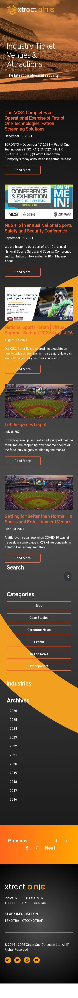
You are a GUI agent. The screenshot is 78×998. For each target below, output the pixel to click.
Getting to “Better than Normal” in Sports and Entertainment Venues (38, 519)
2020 (13, 764)
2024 (13, 728)
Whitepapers (39, 666)
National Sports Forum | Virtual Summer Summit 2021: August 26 (38, 330)
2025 (13, 720)
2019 (13, 773)
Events (39, 642)
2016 (13, 799)
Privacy (11, 898)
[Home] (39, 887)
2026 (13, 711)
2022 (13, 746)
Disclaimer (34, 898)
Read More (23, 170)
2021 (13, 755)
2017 (13, 791)
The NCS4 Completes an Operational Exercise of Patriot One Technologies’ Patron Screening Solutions (34, 121)
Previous (17, 841)
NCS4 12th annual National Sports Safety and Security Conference (38, 228)
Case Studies (39, 618)
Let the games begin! (25, 425)
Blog (39, 606)
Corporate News (39, 630)
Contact (41, 903)
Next (50, 848)
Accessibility (16, 903)
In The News (39, 654)
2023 (13, 737)
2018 (13, 782)
